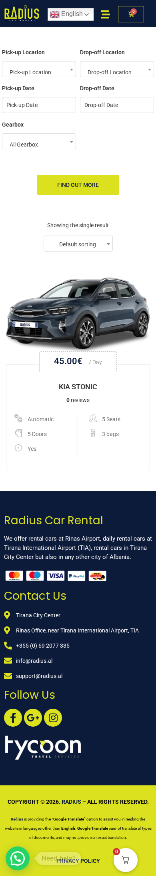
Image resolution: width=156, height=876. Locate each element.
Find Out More (78, 185)
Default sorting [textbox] (77, 244)
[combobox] (39, 69)
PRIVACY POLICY (78, 861)
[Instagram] (53, 718)
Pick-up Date (18, 88)
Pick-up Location (23, 52)
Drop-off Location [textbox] (110, 72)
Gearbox (13, 124)
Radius (71, 802)
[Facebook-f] (13, 718)
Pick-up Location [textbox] (30, 72)
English (71, 13)
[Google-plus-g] (33, 718)
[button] (18, 858)
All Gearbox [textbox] (24, 144)
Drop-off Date (97, 88)
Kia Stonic (78, 387)
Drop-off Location (102, 52)
